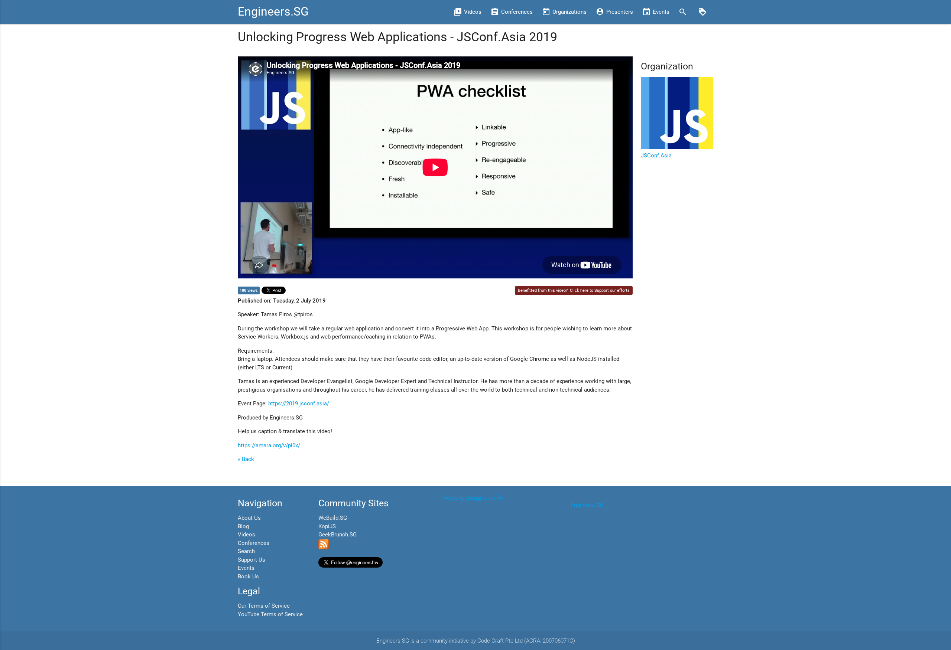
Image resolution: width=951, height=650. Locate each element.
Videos (246, 534)
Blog (243, 526)
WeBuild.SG (332, 518)
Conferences (253, 543)
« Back (246, 459)
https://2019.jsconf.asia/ (298, 403)
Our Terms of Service (264, 605)
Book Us (248, 576)
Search (246, 551)
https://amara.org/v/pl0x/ (269, 445)
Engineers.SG (273, 12)
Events (246, 568)
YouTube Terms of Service (270, 614)
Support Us (251, 559)
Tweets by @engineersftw (471, 497)
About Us (249, 518)
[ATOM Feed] (323, 547)
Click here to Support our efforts (600, 290)
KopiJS (327, 526)
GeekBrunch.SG (337, 534)
